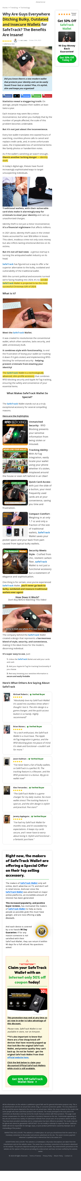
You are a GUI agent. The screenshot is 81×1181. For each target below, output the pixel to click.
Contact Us (68, 1156)
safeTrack (41, 561)
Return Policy (58, 1156)
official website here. (18, 1057)
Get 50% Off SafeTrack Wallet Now (27, 1080)
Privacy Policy (47, 1156)
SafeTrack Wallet (29, 883)
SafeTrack (8, 264)
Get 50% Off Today (67, 59)
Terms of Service (35, 1156)
